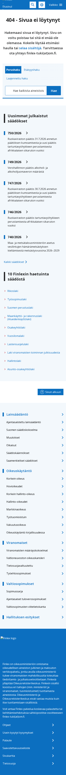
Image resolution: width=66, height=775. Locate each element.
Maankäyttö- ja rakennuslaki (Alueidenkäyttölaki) (24, 317)
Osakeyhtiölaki (16, 327)
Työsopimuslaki (16, 299)
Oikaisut (11, 445)
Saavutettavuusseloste (16, 748)
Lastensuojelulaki (18, 344)
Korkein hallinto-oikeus (20, 494)
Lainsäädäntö (17, 414)
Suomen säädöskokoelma (21, 430)
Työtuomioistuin (16, 517)
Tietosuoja (9, 763)
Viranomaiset (16, 543)
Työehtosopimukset (18, 573)
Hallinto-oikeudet (16, 501)
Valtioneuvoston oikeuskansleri (25, 558)
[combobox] (26, 90)
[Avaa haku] (33, 5)
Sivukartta (9, 756)
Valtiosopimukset (20, 584)
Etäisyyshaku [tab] (32, 70)
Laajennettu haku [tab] (17, 78)
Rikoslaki (12, 291)
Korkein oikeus (15, 478)
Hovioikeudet (14, 486)
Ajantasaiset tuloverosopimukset (26, 599)
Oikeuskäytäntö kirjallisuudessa (25, 532)
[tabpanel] (33, 90)
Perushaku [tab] (13, 70)
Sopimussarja (14, 591)
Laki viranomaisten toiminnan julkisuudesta (33, 352)
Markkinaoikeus (16, 509)
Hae (54, 91)
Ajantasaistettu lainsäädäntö (23, 422)
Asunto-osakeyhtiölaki (20, 369)
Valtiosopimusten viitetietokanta (26, 607)
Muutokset (13, 437)
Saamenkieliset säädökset (21, 460)
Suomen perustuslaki (20, 307)
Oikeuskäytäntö (19, 471)
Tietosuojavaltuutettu (19, 565)
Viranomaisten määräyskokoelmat (27, 550)
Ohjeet (7, 725)
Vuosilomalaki (15, 336)
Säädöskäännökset (17, 453)
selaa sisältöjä (30, 48)
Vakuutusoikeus (16, 525)
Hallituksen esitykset (23, 617)
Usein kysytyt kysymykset (18, 732)
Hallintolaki (14, 361)
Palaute (7, 740)
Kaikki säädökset (14, 262)
